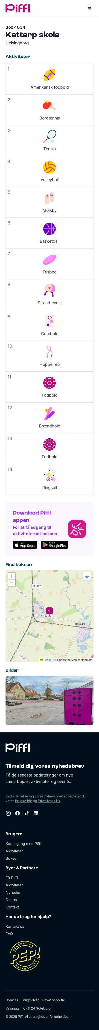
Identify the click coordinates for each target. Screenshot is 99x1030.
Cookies (12, 1000)
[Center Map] (87, 576)
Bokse (11, 858)
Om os (11, 899)
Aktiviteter (14, 851)
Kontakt (12, 907)
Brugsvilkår (23, 801)
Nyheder (13, 892)
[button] (49, 616)
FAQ (9, 933)
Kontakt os (15, 926)
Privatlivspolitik (49, 801)
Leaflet (47, 660)
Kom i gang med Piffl (23, 843)
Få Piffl (12, 877)
